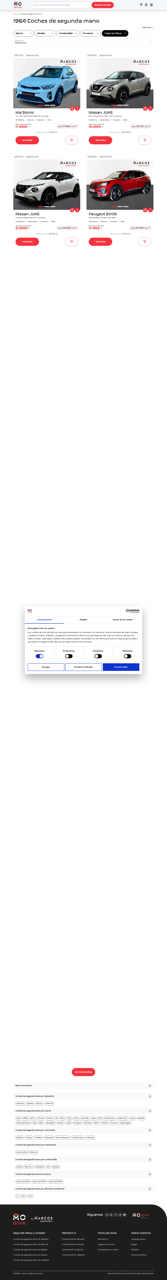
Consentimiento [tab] (44, 620)
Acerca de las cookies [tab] (123, 620)
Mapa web (111, 1274)
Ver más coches (83, 1071)
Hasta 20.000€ (39, 1181)
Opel (69, 1123)
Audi (18, 1118)
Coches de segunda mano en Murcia (30, 1255)
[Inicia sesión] (146, 5)
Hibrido (56, 1166)
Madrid (30, 1103)
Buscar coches (103, 4)
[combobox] (72, 5)
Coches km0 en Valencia (73, 1255)
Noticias (135, 1249)
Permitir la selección (83, 667)
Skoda (104, 1123)
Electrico (29, 1166)
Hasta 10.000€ (23, 1181)
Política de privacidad (123, 1274)
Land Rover (109, 1118)
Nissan (61, 1123)
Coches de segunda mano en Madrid (30, 1249)
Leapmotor (122, 1118)
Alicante (20, 1103)
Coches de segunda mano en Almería (30, 1244)
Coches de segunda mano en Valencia (31, 1260)
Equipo (134, 1244)
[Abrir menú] (151, 5)
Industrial (49, 1137)
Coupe (29, 1137)
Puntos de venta (138, 1255)
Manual (34, 1152)
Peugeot (78, 1123)
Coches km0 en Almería (73, 1244)
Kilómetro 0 (103, 1239)
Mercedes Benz (23, 1123)
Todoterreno (78, 1137)
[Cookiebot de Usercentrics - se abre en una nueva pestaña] (128, 611)
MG (34, 1123)
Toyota (113, 1123)
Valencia (49, 1103)
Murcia (39, 1103)
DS (56, 1118)
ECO (30, 1196)
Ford (76, 1118)
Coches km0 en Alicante (73, 1239)
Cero (23, 1196)
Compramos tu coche (108, 1249)
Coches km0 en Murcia (72, 1249)
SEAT (96, 1123)
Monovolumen (62, 1137)
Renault (88, 1123)
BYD (32, 1118)
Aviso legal (136, 1274)
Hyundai (84, 1118)
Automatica (22, 1152)
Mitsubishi (50, 1123)
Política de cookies (147, 1274)
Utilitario (90, 1137)
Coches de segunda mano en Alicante (31, 1239)
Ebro (63, 1118)
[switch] (69, 656)
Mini (41, 1123)
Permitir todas (121, 667)
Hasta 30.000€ (55, 1181)
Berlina (20, 1137)
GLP (48, 1166)
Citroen (40, 1118)
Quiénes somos (138, 1239)
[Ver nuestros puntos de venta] (141, 5)
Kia (100, 1118)
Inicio (15, 14)
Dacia (49, 1118)
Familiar (38, 1137)
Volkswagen (125, 1123)
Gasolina (40, 1166)
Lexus (132, 1118)
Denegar (46, 667)
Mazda (141, 1118)
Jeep (93, 1118)
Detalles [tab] (83, 620)
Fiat (69, 1118)
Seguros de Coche (106, 1244)
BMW (25, 1118)
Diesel (19, 1166)
